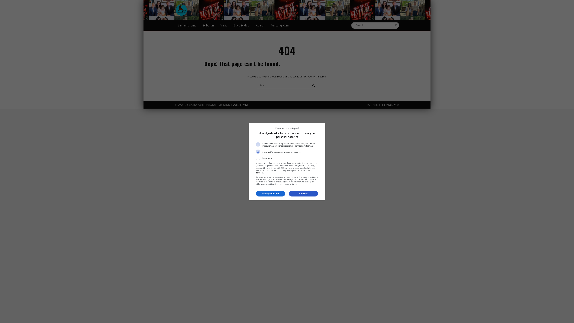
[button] (287, 158)
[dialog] (287, 161)
